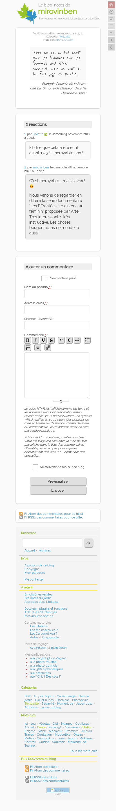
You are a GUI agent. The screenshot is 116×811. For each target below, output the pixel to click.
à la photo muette (43, 662)
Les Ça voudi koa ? (43, 634)
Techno (29, 746)
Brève (59, 39)
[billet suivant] (111, 47)
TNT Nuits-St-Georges (40, 612)
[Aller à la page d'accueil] (111, 4)
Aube (34, 637)
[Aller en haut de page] (111, 19)
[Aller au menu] (111, 26)
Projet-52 (55, 727)
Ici (26, 724)
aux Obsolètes (40, 673)
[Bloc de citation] (37, 347)
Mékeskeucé (77, 742)
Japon (72, 738)
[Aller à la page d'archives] (111, 11)
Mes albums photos (38, 616)
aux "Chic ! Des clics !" (45, 676)
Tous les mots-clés (83, 751)
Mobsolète (62, 735)
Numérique (65, 703)
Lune (60, 738)
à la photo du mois (43, 665)
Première (72, 731)
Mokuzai (85, 738)
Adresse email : (36, 303)
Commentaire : (36, 335)
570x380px (38, 648)
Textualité (64, 36)
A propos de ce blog (39, 565)
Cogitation (44, 735)
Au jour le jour (44, 696)
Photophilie (80, 700)
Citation (68, 39)
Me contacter (34, 579)
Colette (38, 134)
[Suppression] (51, 340)
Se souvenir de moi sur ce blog (62, 467)
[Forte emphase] (27, 340)
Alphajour (56, 731)
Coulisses (82, 724)
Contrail (30, 742)
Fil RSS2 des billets (43, 777)
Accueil (29, 550)
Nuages (66, 724)
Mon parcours (34, 573)
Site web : (38, 319)
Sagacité (48, 703)
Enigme (29, 731)
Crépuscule (50, 637)
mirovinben (41, 167)
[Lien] (47, 347)
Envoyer (58, 490)
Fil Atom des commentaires (49, 770)
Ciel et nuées (44, 700)
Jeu (33, 724)
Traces (29, 735)
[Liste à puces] (87, 340)
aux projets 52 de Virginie (48, 658)
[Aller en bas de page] (111, 33)
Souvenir (58, 742)
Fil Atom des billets (43, 767)
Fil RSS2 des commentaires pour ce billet (53, 517)
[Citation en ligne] (61, 340)
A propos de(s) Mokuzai (41, 602)
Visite (42, 731)
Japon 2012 (84, 703)
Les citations (39, 626)
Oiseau (78, 735)
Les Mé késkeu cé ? (44, 630)
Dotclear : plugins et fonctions (45, 608)
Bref (27, 696)
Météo (29, 738)
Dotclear (63, 700)
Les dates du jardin (37, 598)
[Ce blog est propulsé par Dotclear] (58, 790)
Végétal (44, 724)
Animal (29, 727)
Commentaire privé (62, 278)
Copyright (31, 569)
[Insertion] (43, 340)
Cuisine (44, 742)
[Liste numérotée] (27, 347)
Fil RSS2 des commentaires (49, 781)
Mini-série (71, 727)
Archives (45, 550)
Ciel (55, 724)
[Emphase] (35, 340)
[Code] (69, 340)
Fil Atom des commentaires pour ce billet (53, 514)
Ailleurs (86, 731)
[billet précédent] (111, 40)
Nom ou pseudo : (38, 287)
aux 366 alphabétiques (46, 669)
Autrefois (30, 707)
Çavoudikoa (45, 738)
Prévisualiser (58, 481)
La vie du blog (51, 707)
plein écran (58, 648)
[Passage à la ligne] (77, 340)
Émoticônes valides (38, 594)
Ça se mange (66, 696)
